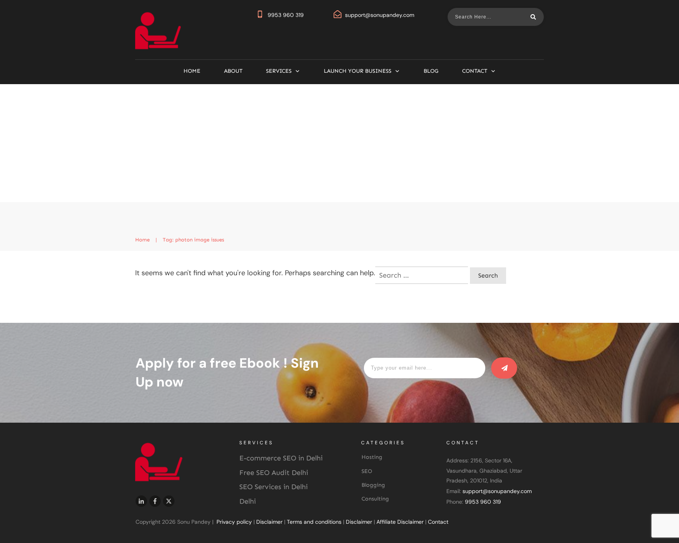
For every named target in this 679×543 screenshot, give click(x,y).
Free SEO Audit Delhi (273, 472)
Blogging (373, 485)
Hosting (372, 457)
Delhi (247, 501)
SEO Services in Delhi (273, 486)
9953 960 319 (286, 14)
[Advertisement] (339, 143)
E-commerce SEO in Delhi (281, 458)
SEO (367, 471)
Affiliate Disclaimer (400, 521)
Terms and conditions (314, 521)
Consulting (375, 498)
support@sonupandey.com (379, 14)
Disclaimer (269, 521)
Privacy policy (234, 521)
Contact (438, 521)
